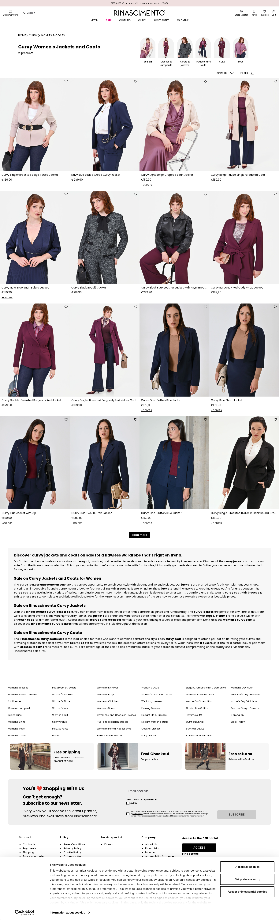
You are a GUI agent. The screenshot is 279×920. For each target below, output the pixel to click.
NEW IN (94, 20)
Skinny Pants (59, 721)
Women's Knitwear (107, 687)
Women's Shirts (16, 721)
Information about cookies (67, 912)
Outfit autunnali (195, 721)
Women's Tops (16, 728)
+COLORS (146, 185)
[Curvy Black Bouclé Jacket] (105, 237)
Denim (56, 735)
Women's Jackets (62, 694)
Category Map (73, 856)
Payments (29, 848)
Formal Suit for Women (110, 735)
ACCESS (199, 847)
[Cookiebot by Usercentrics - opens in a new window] (24, 912)
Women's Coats (17, 735)
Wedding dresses (151, 701)
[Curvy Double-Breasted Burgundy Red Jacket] (35, 350)
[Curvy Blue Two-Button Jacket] (105, 462)
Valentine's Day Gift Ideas (245, 694)
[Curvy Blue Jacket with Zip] (35, 462)
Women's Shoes (106, 708)
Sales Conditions (74, 844)
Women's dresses (18, 687)
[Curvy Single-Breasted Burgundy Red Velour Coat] (105, 350)
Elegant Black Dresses (154, 715)
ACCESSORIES (161, 20)
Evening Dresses (150, 708)
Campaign (237, 715)
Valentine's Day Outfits (199, 735)
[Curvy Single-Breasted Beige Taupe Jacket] (35, 124)
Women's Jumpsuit (19, 708)
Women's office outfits (199, 701)
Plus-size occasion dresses (112, 721)
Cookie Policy (72, 852)
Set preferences (245, 879)
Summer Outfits (195, 728)
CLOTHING (125, 20)
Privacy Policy (72, 848)
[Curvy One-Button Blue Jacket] (174, 350)
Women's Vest (60, 708)
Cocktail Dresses (151, 728)
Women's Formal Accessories (114, 728)
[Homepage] (139, 13)
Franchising (152, 848)
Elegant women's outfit (154, 721)
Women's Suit (60, 715)
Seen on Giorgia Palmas (245, 708)
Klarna (108, 844)
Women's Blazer (61, 701)
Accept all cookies (247, 866)
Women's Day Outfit (242, 687)
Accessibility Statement (161, 856)
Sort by (222, 73)
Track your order (34, 856)
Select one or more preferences (141, 799)
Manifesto (151, 852)
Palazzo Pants (60, 728)
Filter (244, 73)
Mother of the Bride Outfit (200, 694)
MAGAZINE (182, 20)
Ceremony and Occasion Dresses (116, 715)
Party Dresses (149, 735)
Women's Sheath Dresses (22, 694)
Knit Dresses (14, 701)
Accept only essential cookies (247, 891)
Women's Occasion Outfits (156, 694)
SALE (109, 20)
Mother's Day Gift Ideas (244, 701)
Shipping (28, 852)
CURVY (142, 20)
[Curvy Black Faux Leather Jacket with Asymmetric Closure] (174, 237)
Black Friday (238, 721)
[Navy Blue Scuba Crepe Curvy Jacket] (105, 124)
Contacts (29, 844)
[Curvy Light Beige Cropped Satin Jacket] (174, 124)
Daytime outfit (194, 715)
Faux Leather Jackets (64, 687)
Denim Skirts (15, 715)
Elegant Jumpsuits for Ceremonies (206, 687)
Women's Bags (105, 694)
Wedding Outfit (150, 687)
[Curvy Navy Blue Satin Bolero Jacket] (35, 237)
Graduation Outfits (197, 708)
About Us (151, 844)
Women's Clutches (108, 701)
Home (22, 35)
